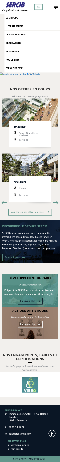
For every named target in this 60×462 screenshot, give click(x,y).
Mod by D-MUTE (38, 459)
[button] (27, 73)
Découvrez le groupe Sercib (24, 226)
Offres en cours (16, 35)
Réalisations (13, 43)
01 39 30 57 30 (16, 427)
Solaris (20, 182)
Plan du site (17, 449)
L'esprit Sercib (14, 26)
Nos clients (13, 60)
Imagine (20, 127)
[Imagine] (30, 112)
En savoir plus (12, 257)
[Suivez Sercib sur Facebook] (52, 433)
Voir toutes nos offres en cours (27, 212)
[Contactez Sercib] (38, 7)
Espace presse (14, 68)
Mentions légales (20, 445)
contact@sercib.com (20, 434)
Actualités (12, 51)
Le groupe (12, 18)
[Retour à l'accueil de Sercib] (15, 7)
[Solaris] (30, 168)
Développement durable (30, 278)
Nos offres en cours (30, 89)
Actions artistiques (30, 310)
